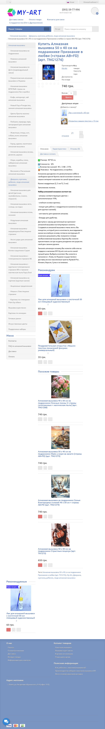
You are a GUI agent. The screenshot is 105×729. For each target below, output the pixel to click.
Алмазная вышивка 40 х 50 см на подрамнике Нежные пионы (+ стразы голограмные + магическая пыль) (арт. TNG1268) (57, 404)
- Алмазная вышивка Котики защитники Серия (19, 249)
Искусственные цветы (17, 324)
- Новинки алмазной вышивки (17, 60)
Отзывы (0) (75, 149)
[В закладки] (81, 133)
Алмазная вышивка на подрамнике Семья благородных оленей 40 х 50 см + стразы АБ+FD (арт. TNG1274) (59, 502)
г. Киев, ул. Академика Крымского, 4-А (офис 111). (29, 684)
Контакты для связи (56, 19)
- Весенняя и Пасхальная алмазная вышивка (19, 172)
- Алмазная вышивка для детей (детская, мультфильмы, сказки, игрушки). (19, 194)
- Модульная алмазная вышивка (18, 221)
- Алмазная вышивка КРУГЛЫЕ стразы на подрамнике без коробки (19, 89)
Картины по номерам (17, 313)
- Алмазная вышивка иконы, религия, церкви (20, 153)
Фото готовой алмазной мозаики (69, 674)
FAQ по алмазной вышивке (19, 346)
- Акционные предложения (20, 286)
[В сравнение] (81, 136)
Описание (44, 149)
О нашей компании (16, 650)
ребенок (49, 578)
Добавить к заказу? (68, 107)
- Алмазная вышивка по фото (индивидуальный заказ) (18, 70)
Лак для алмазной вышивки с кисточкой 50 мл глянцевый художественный (60, 300)
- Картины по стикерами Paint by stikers (19, 300)
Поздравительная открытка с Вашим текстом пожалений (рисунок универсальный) (56, 347)
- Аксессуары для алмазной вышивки (20, 240)
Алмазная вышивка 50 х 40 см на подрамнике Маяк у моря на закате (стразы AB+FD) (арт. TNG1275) (60, 453)
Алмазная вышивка (16, 45)
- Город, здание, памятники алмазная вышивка (20, 145)
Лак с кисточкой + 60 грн (78, 112)
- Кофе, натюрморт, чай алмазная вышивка (18, 98)
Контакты (12, 341)
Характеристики (59, 149)
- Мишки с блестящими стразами (18, 292)
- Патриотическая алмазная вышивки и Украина (20, 79)
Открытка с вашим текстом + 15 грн (83, 121)
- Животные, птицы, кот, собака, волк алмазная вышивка (18, 135)
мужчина (41, 578)
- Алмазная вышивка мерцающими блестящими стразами (19, 231)
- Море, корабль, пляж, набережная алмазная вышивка (18, 163)
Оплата (11, 356)
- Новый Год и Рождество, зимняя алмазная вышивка (19, 106)
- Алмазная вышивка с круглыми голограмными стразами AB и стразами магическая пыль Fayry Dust (20, 268)
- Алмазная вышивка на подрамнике (18, 52)
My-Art (69, 575)
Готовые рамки (14, 318)
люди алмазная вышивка (64, 578)
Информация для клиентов (19, 660)
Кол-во (65, 93)
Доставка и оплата (47, 154)
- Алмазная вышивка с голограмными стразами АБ (20, 257)
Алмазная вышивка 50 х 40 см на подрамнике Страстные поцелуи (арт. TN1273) (57, 551)
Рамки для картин (62, 657)
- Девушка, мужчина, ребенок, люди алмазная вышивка (18, 182)
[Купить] (40, 313)
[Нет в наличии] (40, 362)
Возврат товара (14, 657)
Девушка (77, 575)
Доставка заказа (16, 19)
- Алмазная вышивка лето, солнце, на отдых (20, 205)
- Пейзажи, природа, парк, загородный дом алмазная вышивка (19, 124)
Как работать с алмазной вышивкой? (70, 667)
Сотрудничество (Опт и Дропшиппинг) (26, 22)
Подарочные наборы (17, 329)
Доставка (12, 351)
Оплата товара (35, 19)
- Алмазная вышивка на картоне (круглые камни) (19, 279)
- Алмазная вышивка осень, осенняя (20, 213)
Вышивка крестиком (17, 307)
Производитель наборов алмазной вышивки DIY (75, 671)
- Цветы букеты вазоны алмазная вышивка (18, 114)
